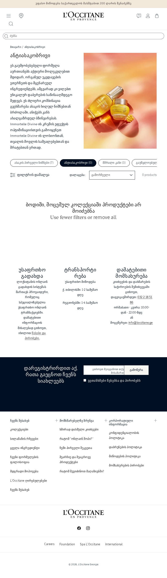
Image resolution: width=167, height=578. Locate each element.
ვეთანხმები (114, 380)
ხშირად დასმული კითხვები (79, 429)
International (114, 544)
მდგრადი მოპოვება (24, 471)
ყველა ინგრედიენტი (25, 448)
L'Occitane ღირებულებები (28, 480)
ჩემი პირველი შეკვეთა (76, 448)
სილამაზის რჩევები (24, 439)
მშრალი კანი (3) (114, 162)
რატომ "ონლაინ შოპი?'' (77, 439)
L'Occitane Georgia (88, 564)
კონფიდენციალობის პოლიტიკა (124, 436)
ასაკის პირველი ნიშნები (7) (34, 162)
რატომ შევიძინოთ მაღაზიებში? (82, 471)
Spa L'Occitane (90, 544)
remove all (105, 217)
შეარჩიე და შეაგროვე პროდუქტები (75, 460)
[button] (8, 16)
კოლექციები (19, 429)
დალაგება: (77, 175)
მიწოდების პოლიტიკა (125, 456)
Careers (49, 544)
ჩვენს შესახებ (20, 490)
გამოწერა (136, 370)
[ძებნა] (6, 36)
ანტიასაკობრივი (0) (78, 162)
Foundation (67, 544)
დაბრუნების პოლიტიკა (125, 447)
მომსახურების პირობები (126, 465)
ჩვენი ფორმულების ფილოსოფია (24, 460)
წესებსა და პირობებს (124, 380)
